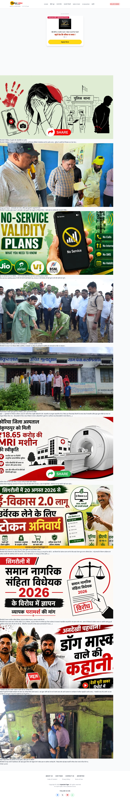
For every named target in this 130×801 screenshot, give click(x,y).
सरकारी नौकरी (67, 4)
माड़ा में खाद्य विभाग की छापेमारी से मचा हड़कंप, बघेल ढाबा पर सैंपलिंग (17, 760)
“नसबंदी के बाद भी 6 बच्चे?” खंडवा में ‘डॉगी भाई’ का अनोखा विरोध (16, 690)
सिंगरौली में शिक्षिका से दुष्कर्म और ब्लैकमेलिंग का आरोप (13, 140)
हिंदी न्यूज (52, 4)
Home (46, 4)
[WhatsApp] (72, 795)
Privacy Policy (66, 779)
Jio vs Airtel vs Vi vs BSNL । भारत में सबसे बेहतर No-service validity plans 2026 (24, 276)
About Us (49, 776)
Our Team (59, 776)
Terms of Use (79, 779)
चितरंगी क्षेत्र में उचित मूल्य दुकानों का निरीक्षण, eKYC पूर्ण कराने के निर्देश (18, 412)
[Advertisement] (65, 62)
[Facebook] (57, 795)
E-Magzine (85, 4)
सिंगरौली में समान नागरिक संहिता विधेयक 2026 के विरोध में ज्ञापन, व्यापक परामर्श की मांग (22, 620)
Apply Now (65, 42)
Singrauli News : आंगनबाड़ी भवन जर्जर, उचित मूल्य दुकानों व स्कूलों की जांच (20, 208)
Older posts (4, 764)
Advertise (80, 776)
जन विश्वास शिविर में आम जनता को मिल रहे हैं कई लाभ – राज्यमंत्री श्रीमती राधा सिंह (21, 344)
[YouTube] (67, 795)
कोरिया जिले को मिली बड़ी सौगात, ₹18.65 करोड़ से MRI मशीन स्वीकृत (18, 482)
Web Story (76, 4)
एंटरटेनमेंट (59, 4)
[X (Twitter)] (62, 795)
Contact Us (69, 776)
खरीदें (93, 4)
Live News (115, 4)
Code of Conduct (52, 779)
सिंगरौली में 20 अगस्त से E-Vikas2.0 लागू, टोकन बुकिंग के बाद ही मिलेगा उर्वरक (20, 550)
